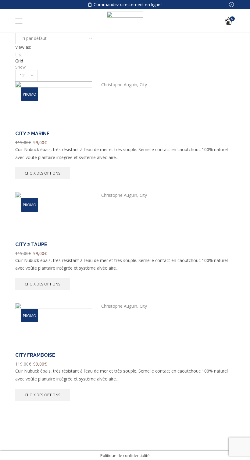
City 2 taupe (31, 244)
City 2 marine (32, 133)
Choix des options (42, 173)
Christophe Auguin (119, 84)
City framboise (35, 355)
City (143, 84)
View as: (23, 47)
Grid (19, 61)
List (18, 55)
